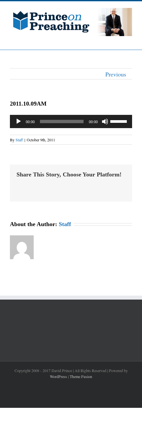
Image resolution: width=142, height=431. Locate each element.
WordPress (58, 376)
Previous (115, 74)
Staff (19, 139)
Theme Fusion (81, 376)
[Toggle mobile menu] (129, 39)
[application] (71, 121)
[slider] (119, 121)
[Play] (18, 121)
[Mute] (105, 121)
